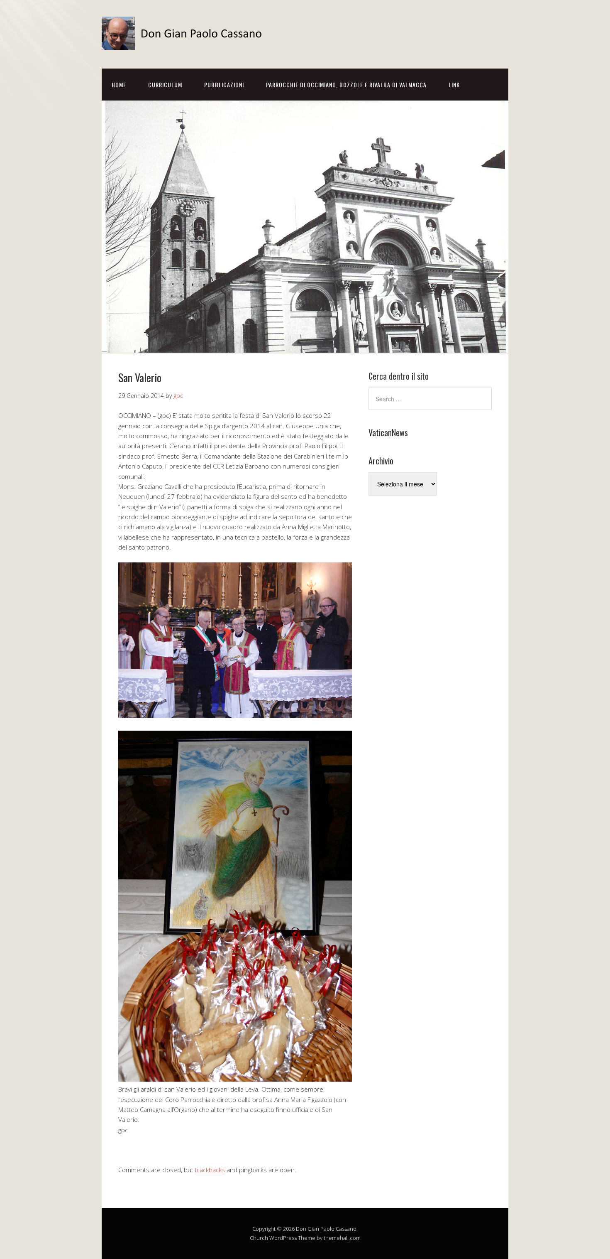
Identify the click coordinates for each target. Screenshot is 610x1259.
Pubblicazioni (224, 84)
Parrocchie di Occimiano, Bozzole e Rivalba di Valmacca (346, 84)
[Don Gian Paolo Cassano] (185, 42)
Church (259, 1238)
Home (119, 84)
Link (454, 84)
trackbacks (210, 1170)
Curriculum (165, 84)
